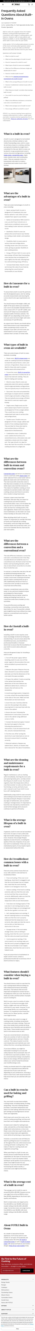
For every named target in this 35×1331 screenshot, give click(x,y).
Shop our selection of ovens (19, 119)
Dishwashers (5, 1290)
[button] (28, 4)
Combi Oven (5, 1300)
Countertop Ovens (6, 1292)
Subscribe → (27, 1270)
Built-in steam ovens (21, 358)
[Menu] (3, 4)
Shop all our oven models (17, 1245)
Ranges (3, 1285)
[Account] (32, 4)
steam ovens (8, 155)
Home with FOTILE (7, 1302)
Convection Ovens (6, 1297)
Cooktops (4, 1287)
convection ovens (17, 155)
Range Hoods (5, 1282)
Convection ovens (9, 473)
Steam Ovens (5, 1295)
